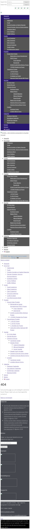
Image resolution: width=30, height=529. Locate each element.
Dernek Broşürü (11, 85)
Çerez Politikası (11, 31)
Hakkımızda (10, 20)
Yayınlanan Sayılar (14, 89)
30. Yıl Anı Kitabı (10, 82)
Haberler (6, 114)
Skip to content (5, 260)
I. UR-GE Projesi (14, 71)
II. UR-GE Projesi (14, 74)
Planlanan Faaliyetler (12, 116)
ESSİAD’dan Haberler (12, 120)
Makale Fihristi (13, 91)
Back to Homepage (6, 398)
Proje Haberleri (17, 60)
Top (2, 519)
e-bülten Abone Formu (15, 111)
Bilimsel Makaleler (17, 96)
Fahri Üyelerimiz (11, 43)
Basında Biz (16, 62)
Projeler (6, 51)
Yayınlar (6, 80)
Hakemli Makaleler (17, 94)
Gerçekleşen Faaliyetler (13, 118)
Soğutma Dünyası (11, 87)
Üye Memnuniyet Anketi (13, 49)
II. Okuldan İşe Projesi (15, 76)
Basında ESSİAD (11, 122)
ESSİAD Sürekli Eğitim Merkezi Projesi (19, 65)
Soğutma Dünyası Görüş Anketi (18, 102)
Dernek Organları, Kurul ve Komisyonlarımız (17, 27)
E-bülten (9, 107)
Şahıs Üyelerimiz (11, 40)
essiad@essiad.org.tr (20, 515)
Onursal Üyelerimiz (11, 45)
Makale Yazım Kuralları (15, 100)
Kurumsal (6, 18)
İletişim (6, 127)
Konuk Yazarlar (17, 98)
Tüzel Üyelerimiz (11, 38)
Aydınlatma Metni (11, 29)
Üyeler (6, 36)
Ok (9, 527)
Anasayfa (6, 16)
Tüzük (8, 23)
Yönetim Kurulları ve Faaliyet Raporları (16, 25)
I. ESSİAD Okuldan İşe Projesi (17, 67)
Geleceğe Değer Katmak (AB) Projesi (19, 78)
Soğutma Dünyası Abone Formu (18, 105)
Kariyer (6, 125)
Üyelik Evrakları (10, 47)
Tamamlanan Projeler (12, 69)
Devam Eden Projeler (12, 54)
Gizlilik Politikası (11, 34)
